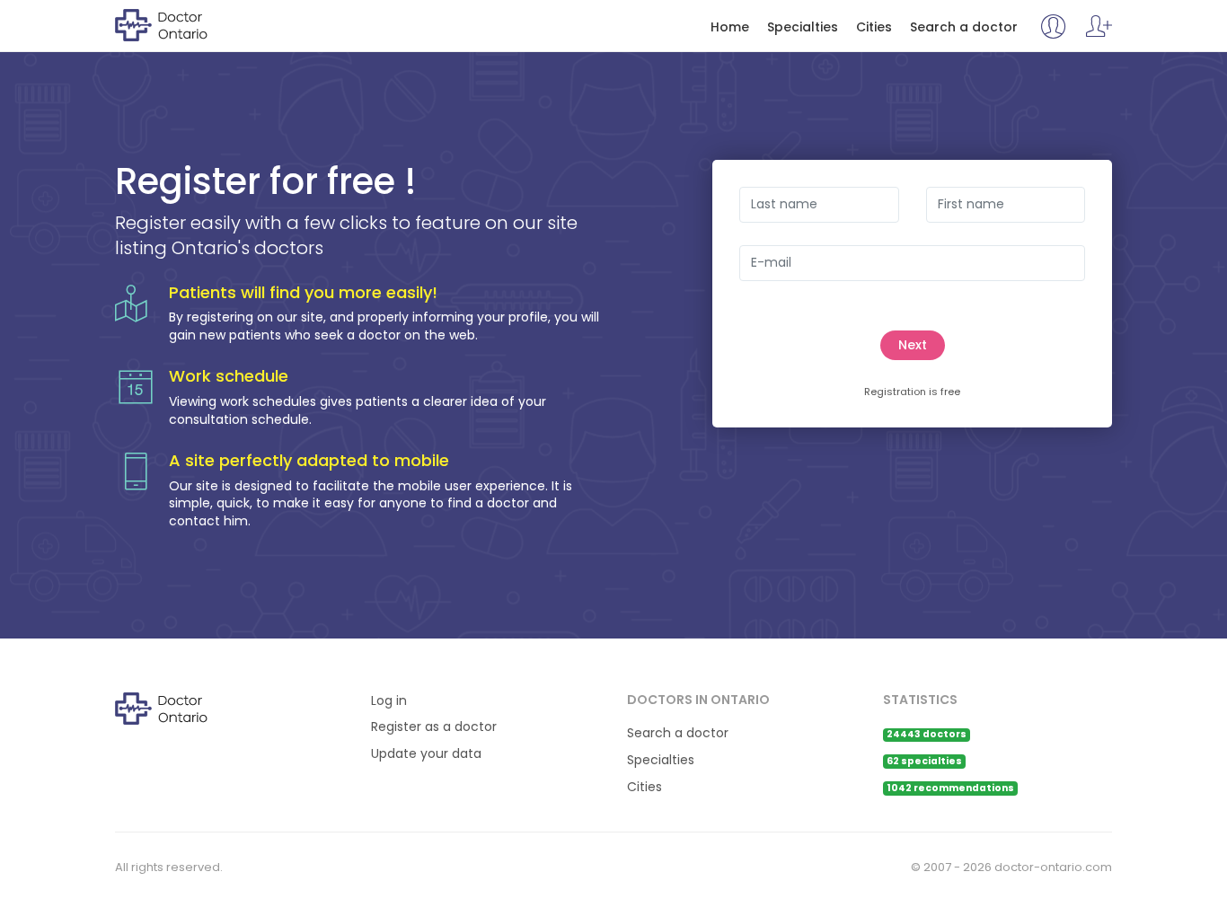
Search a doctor (964, 27)
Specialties (802, 27)
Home (730, 27)
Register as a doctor (434, 726)
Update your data (426, 753)
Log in (389, 700)
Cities (874, 27)
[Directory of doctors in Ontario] (188, 24)
